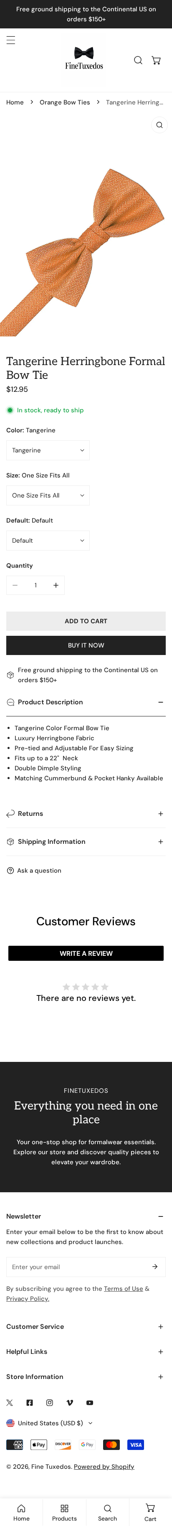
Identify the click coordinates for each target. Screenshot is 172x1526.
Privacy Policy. (27, 1299)
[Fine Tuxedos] (83, 60)
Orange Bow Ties (65, 102)
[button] (156, 60)
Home (15, 102)
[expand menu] (11, 40)
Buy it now (86, 645)
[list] (86, 227)
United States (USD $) (50, 1423)
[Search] (138, 60)
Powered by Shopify (104, 1467)
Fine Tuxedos (51, 1467)
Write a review (86, 953)
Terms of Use (123, 1289)
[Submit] (155, 1266)
